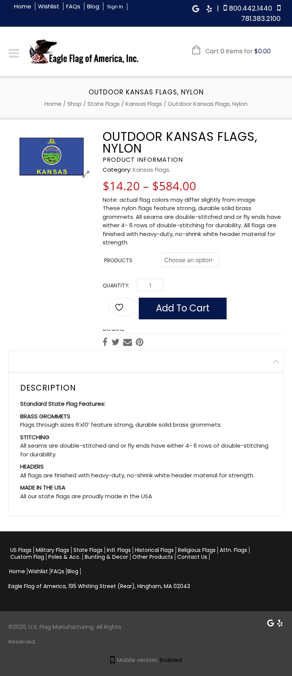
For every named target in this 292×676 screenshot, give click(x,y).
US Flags (21, 550)
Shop (74, 104)
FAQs (73, 6)
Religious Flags (197, 550)
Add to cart (182, 308)
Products (118, 260)
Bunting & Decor (106, 556)
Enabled (171, 660)
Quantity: (116, 285)
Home (22, 6)
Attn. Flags (233, 550)
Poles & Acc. (64, 556)
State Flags (103, 104)
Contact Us (192, 556)
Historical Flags (154, 550)
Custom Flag (27, 556)
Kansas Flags (143, 104)
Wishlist (48, 6)
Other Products (152, 556)
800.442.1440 (250, 8)
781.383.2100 (261, 18)
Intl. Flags (119, 550)
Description (32, 361)
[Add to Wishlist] (123, 307)
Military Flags (52, 550)
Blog (93, 6)
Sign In (115, 6)
